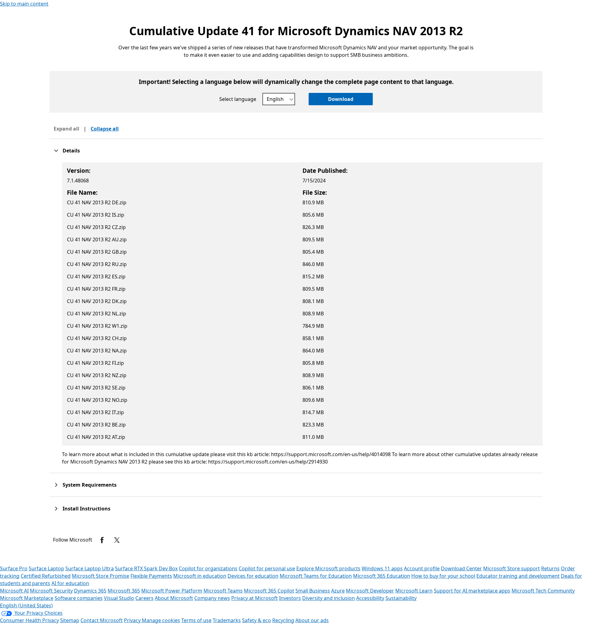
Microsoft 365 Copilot (269, 590)
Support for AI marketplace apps (472, 590)
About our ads (312, 620)
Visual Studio (119, 598)
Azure (338, 590)
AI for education (70, 583)
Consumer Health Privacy (29, 620)
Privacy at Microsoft (254, 598)
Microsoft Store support (511, 568)
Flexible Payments (151, 575)
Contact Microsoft (101, 620)
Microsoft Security (51, 590)
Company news (212, 598)
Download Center (461, 568)
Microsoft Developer (370, 590)
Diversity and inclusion (328, 598)
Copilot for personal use (267, 568)
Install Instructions (86, 508)
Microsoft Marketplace (26, 598)
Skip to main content (24, 3)
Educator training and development (518, 575)
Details (71, 150)
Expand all (66, 128)
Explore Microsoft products (328, 568)
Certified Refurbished (46, 575)
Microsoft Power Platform (171, 590)
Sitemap (69, 620)
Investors (290, 598)
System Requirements (90, 484)
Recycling (283, 620)
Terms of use (196, 620)
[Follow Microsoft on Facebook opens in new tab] (102, 540)
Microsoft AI (14, 590)
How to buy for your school (443, 575)
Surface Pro (13, 568)
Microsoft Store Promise (100, 575)
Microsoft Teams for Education (316, 575)
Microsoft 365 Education (381, 575)
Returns (550, 568)
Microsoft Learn (414, 590)
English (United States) (26, 605)
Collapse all (105, 128)
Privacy (133, 620)
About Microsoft (174, 598)
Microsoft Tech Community (543, 590)
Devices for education (253, 575)
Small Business (312, 590)
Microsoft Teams (223, 590)
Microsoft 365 (124, 590)
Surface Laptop (46, 568)
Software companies (79, 598)
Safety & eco (256, 620)
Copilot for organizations (208, 568)
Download (340, 99)
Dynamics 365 (90, 590)
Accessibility (370, 598)
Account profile (422, 568)
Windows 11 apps (382, 568)
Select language (237, 99)
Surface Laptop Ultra (89, 568)
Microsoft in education (199, 575)
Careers (144, 598)
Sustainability (401, 598)
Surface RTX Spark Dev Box (146, 568)
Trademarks (227, 620)
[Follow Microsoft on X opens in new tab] (117, 540)
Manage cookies (161, 620)
